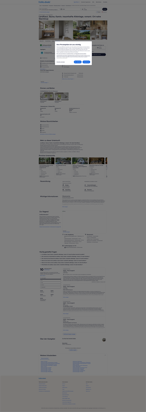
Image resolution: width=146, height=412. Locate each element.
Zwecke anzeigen (61, 61)
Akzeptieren (86, 61)
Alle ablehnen (77, 61)
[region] (73, 53)
